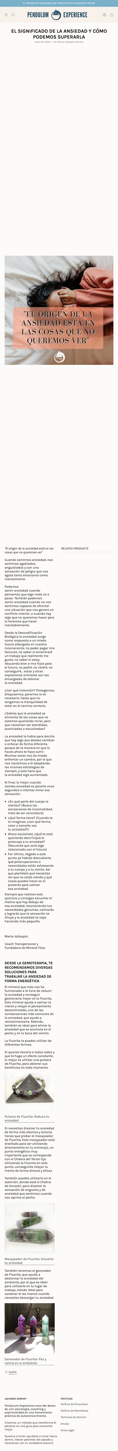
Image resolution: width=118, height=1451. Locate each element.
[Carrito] (111, 15)
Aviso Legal (67, 1430)
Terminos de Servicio (73, 1417)
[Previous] (6, 3)
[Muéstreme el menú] (6, 15)
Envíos (65, 1423)
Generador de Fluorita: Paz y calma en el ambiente (25, 1361)
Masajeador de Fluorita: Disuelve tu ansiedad (29, 1261)
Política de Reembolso (74, 1410)
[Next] (112, 3)
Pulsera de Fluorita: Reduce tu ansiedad (27, 1118)
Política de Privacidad (74, 1404)
